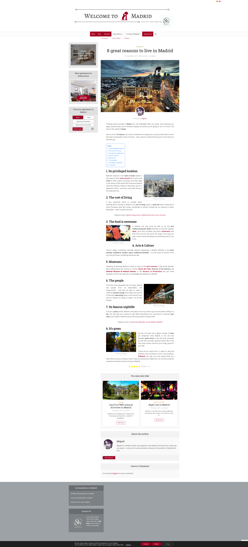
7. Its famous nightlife (114, 163)
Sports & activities (159, 402)
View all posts (109, 458)
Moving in (140, 47)
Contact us (148, 34)
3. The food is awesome (115, 153)
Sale (88, 117)
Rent (93, 34)
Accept (146, 544)
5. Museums (111, 158)
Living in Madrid (132, 34)
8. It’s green (111, 165)
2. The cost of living (114, 151)
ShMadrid (141, 356)
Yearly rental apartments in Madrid (81, 498)
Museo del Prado (144, 269)
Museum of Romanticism (152, 271)
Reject (156, 544)
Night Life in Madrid (159, 404)
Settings (167, 544)
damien (166, 408)
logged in (115, 473)
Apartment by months (83, 125)
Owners (107, 34)
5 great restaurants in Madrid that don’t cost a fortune (145, 215)
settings (128, 545)
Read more (120, 423)
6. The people (112, 160)
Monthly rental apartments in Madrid (82, 493)
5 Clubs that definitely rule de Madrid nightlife (145, 322)
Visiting (121, 402)
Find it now (78, 129)
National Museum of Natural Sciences (121, 271)
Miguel (153, 56)
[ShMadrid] (124, 18)
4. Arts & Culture (113, 155)
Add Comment (143, 56)
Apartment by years (83, 121)
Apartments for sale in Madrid (80, 502)
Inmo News (117, 34)
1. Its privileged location (115, 148)
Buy (99, 34)
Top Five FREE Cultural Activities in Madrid (121, 406)
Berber (128, 410)
